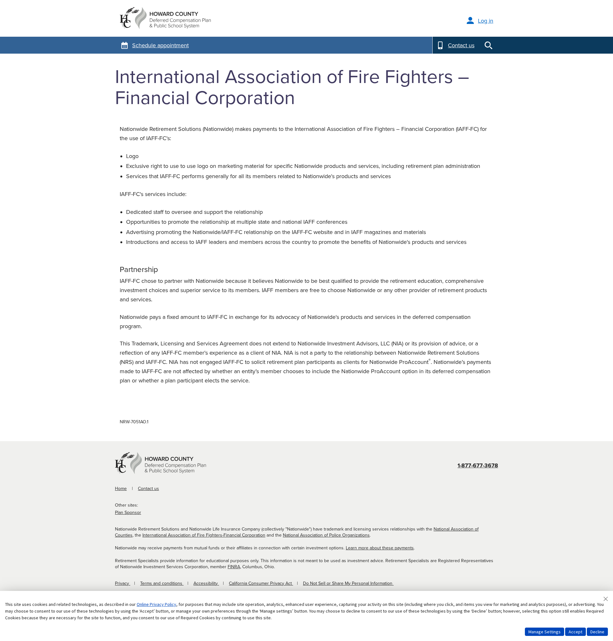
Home (121, 488)
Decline (597, 632)
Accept (575, 632)
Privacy (122, 583)
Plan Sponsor (128, 512)
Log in (485, 20)
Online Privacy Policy (156, 604)
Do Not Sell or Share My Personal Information (348, 583)
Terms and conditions (162, 583)
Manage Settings (544, 632)
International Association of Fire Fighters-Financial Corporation (203, 535)
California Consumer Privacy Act (261, 583)
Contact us (148, 488)
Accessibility (206, 583)
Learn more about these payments (380, 548)
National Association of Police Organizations (326, 535)
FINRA (234, 566)
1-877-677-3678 (478, 465)
